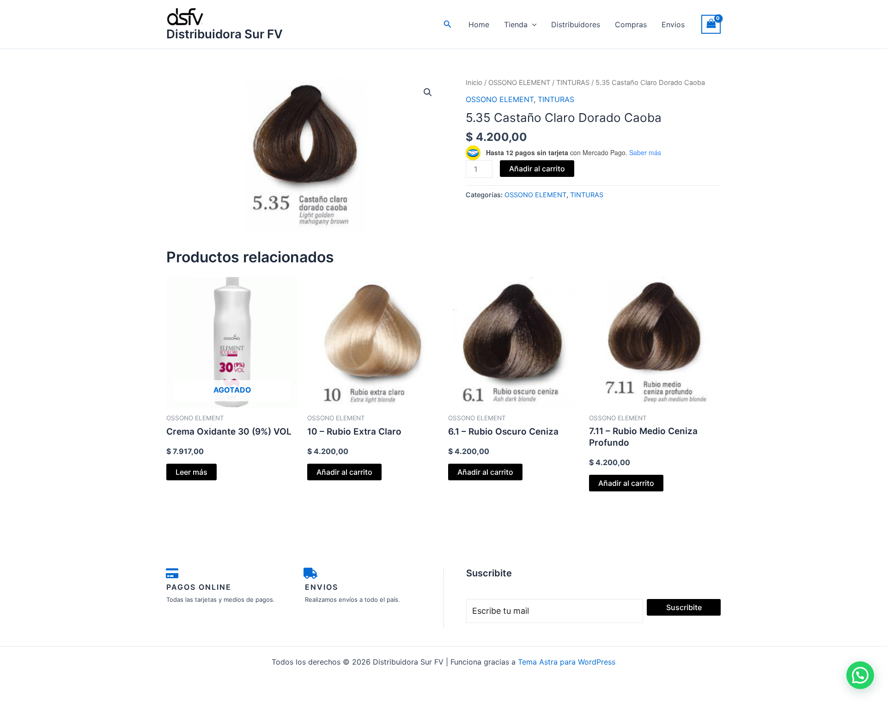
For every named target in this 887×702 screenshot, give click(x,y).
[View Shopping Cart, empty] (711, 24)
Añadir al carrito (537, 168)
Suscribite (684, 607)
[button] (448, 24)
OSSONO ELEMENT (519, 83)
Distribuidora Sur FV (224, 34)
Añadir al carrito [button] (344, 472)
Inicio (474, 83)
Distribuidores (575, 24)
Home (478, 24)
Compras (631, 24)
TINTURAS (572, 83)
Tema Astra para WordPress (566, 661)
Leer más (191, 472)
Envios (673, 24)
